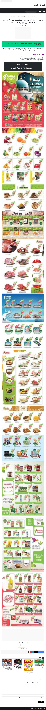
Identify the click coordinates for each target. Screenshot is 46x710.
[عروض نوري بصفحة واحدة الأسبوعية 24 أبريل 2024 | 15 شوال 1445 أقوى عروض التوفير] (28, 665)
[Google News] (21, 648)
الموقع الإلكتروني (20, 697)
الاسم (43, 693)
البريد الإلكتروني (42, 697)
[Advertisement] (23, 33)
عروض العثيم (43, 708)
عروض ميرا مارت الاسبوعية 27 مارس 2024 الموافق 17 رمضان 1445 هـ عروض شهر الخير (7, 667)
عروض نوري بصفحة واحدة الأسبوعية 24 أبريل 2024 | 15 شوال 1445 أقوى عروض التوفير (28, 673)
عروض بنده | (38, 708)
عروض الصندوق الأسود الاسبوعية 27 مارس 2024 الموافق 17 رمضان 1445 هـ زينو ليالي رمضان (17, 666)
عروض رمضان (32, 16)
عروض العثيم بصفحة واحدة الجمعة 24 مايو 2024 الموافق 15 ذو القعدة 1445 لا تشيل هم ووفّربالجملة (39, 668)
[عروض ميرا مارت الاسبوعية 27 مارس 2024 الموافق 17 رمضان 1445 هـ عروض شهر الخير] (7, 662)
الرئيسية (35, 16)
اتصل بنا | (35, 708)
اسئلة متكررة (32, 708)
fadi (25, 25)
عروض (13, 49)
